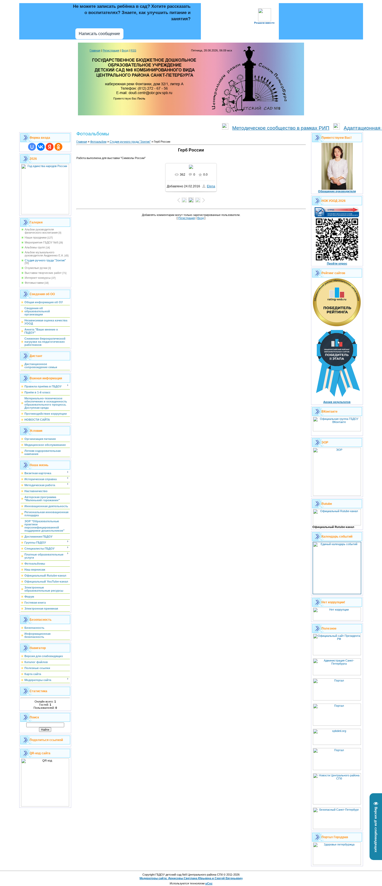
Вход (125, 50)
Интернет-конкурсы (38, 277)
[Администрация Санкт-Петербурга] (337, 674)
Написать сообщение (99, 33)
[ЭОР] (337, 494)
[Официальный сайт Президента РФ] (337, 654)
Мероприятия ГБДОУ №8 (41, 242)
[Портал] (337, 724)
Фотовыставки (34, 282)
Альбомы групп (35, 247)
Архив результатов (337, 402)
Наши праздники (36, 237)
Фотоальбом (98, 141)
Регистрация (111, 50)
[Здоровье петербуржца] (337, 863)
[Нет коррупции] (337, 619)
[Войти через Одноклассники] (58, 147)
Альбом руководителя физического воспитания (41, 231)
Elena (211, 186)
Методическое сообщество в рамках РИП (265, 128)
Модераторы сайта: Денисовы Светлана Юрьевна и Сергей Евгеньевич (191, 878)
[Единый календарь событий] (337, 592)
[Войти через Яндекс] (50, 147)
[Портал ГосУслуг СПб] (337, 699)
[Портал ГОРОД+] (337, 769)
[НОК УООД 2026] (337, 260)
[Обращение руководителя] (337, 188)
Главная (95, 50)
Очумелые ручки (36, 267)
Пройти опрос (337, 263)
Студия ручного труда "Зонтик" (45, 260)
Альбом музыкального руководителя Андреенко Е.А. (44, 254)
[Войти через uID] (32, 147)
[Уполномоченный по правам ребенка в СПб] (337, 743)
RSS (133, 50)
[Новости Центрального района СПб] (337, 803)
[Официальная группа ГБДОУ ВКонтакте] (337, 430)
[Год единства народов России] (45, 213)
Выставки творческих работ (43, 272)
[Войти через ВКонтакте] (41, 147)
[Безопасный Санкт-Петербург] (337, 828)
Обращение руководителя (337, 191)
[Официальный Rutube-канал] (337, 524)
